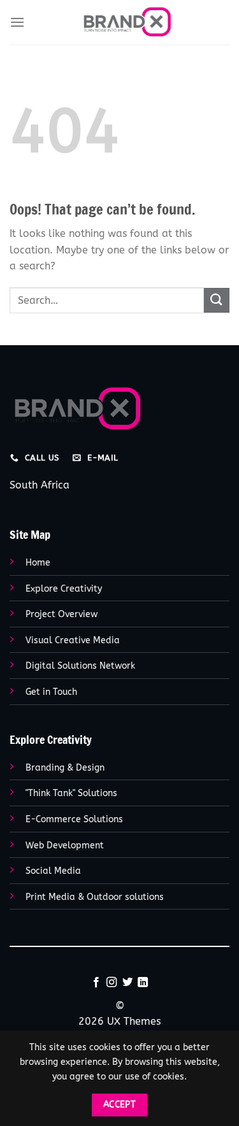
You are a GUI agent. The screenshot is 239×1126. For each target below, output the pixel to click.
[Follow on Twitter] (127, 982)
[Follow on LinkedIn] (143, 982)
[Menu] (17, 22)
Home (37, 562)
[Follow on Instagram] (111, 982)
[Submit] (216, 300)
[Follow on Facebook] (96, 982)
